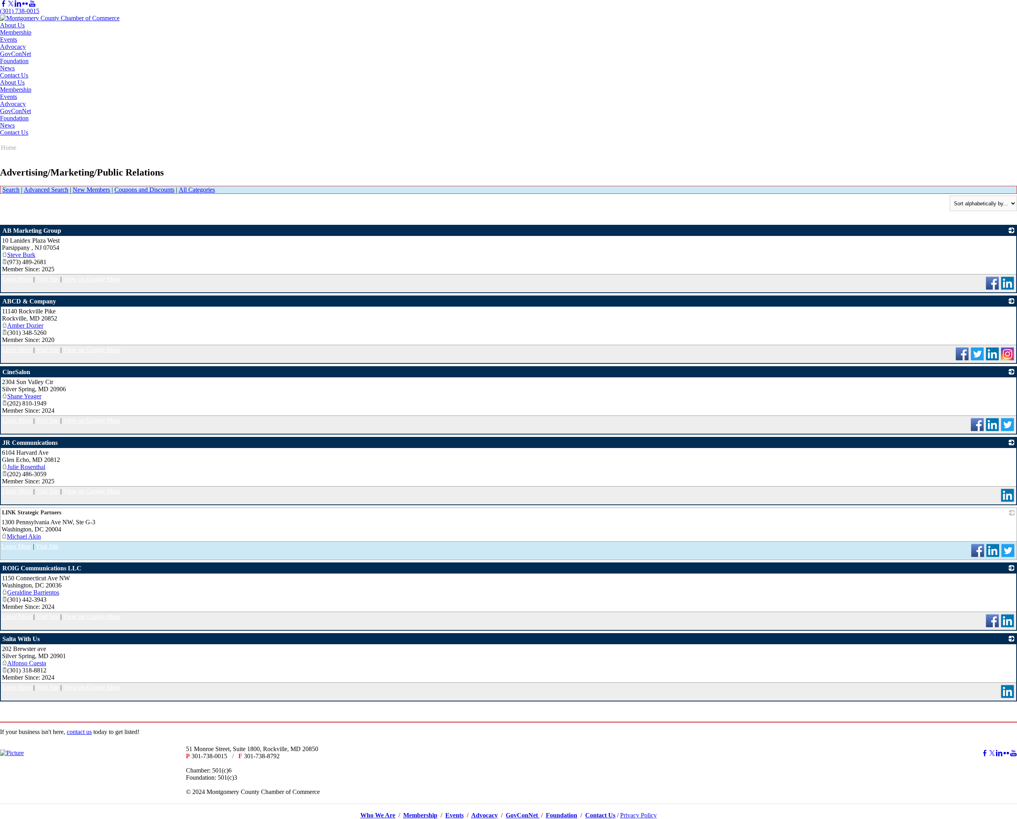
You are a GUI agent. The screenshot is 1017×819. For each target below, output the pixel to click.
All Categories (197, 189)
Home (8, 147)
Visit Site (47, 279)
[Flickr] (25, 3)
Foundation (14, 61)
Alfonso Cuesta (26, 663)
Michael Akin (24, 536)
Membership (15, 32)
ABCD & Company (29, 301)
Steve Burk (21, 254)
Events (8, 39)
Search (10, 189)
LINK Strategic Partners (31, 513)
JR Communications (30, 442)
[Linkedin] (18, 3)
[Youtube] (32, 3)
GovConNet (15, 53)
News (7, 68)
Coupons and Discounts (144, 189)
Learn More (17, 279)
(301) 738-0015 (19, 11)
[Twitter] (11, 3)
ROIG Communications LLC (41, 568)
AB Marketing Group (31, 230)
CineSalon (16, 372)
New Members (91, 189)
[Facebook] (3, 3)
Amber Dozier (25, 325)
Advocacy (13, 46)
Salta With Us (21, 638)
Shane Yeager (24, 396)
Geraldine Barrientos (33, 592)
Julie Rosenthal (26, 467)
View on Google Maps (91, 279)
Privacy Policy (638, 815)
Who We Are (377, 815)
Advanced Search (46, 189)
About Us (12, 25)
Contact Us (14, 75)
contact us (79, 731)
